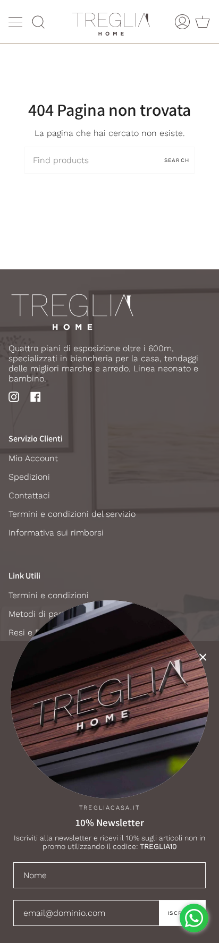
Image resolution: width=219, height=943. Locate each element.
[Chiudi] (203, 657)
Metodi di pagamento (51, 614)
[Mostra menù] (16, 22)
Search (176, 160)
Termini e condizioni (49, 595)
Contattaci (29, 495)
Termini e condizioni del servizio (72, 514)
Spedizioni (29, 477)
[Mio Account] (182, 21)
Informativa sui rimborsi (56, 533)
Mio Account (33, 458)
